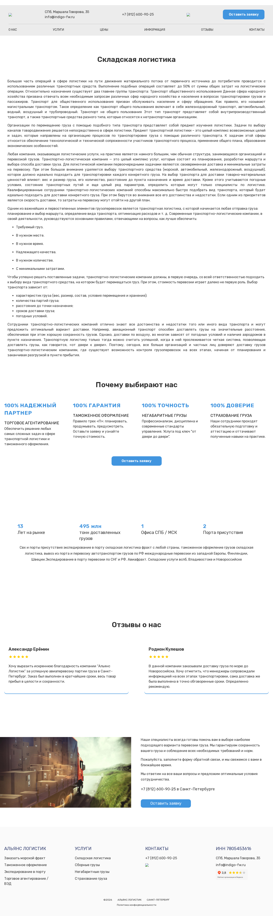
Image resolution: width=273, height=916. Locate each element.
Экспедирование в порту (25, 872)
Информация (154, 30)
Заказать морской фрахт (24, 858)
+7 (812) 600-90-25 (138, 14)
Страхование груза (231, 415)
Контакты (256, 30)
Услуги (58, 30)
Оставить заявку (244, 14)
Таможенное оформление (101, 415)
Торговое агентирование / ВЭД (26, 881)
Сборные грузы (87, 865)
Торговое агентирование (31, 423)
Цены (104, 30)
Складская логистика (93, 858)
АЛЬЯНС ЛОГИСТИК (129, 899)
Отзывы (207, 30)
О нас (13, 30)
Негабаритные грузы (164, 415)
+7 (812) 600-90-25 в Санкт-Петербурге (178, 789)
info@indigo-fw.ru (60, 17)
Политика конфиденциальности (136, 904)
